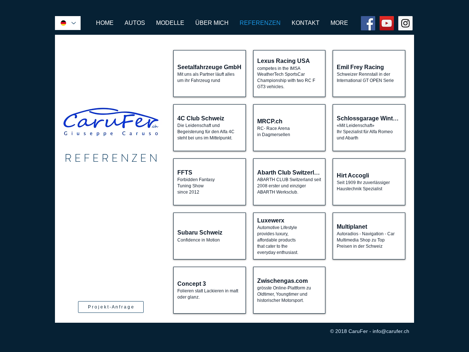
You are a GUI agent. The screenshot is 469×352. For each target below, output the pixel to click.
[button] (209, 73)
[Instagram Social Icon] (405, 23)
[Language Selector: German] (68, 23)
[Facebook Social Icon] (368, 23)
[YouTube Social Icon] (387, 23)
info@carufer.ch (391, 331)
